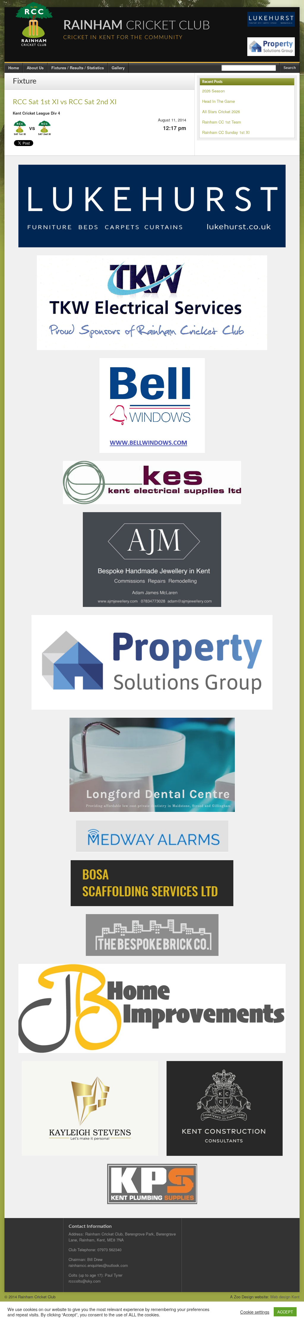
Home (13, 67)
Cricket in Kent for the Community (123, 37)
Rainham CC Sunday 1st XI (226, 132)
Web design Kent (285, 1296)
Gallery (118, 67)
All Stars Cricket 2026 (221, 111)
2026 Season (213, 91)
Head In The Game (218, 101)
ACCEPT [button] (285, 1312)
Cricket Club (136, 25)
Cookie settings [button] (254, 1312)
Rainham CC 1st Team (221, 122)
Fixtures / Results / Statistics (77, 67)
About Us (35, 67)
